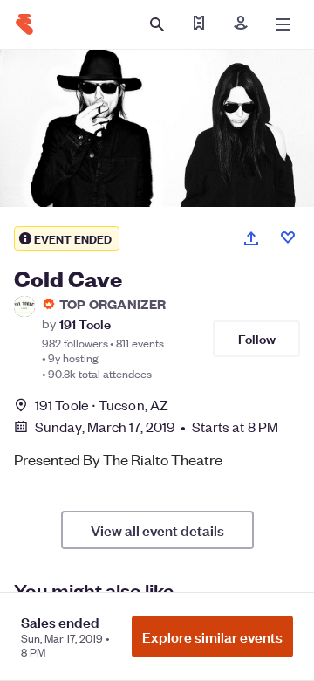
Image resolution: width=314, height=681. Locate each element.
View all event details (157, 530)
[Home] (24, 24)
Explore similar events (212, 636)
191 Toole (85, 323)
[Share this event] (251, 238)
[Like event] (288, 237)
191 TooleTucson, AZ (101, 405)
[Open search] (157, 24)
